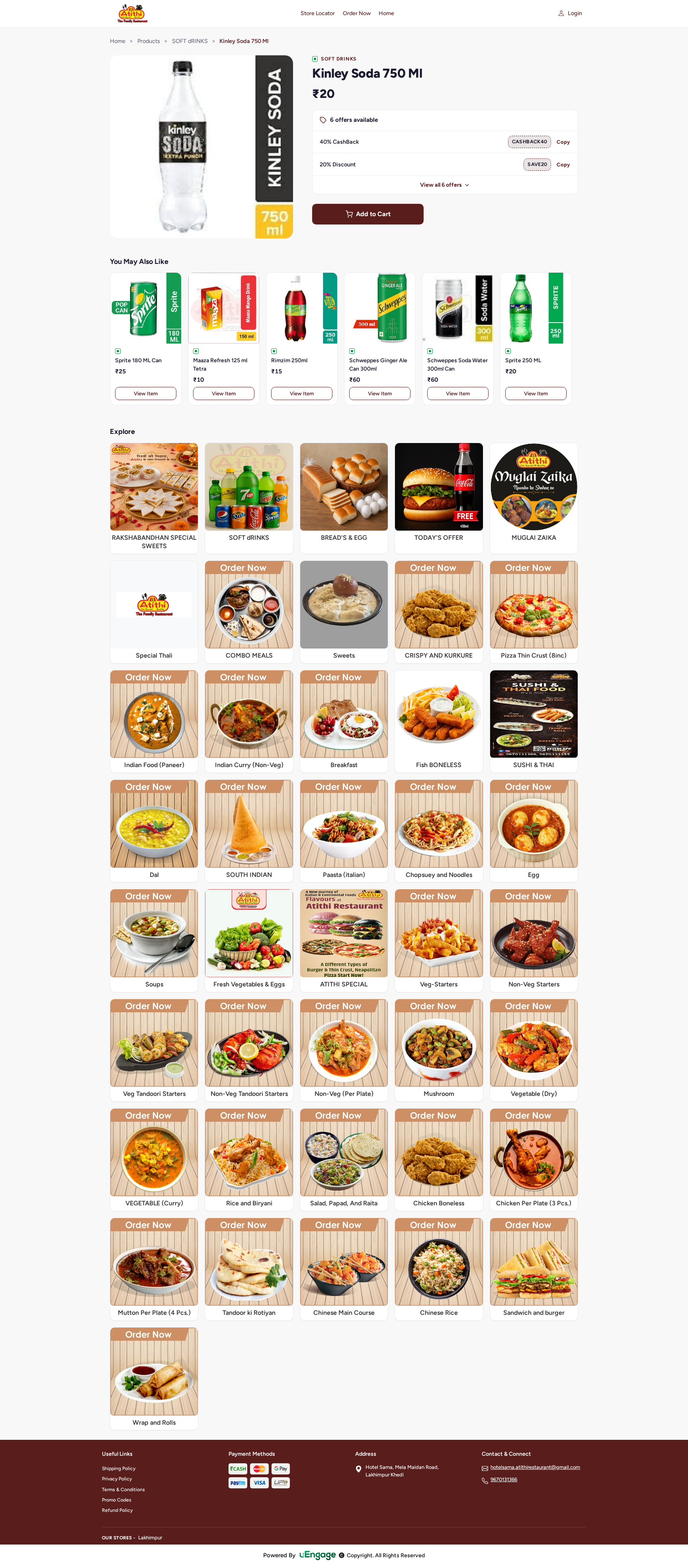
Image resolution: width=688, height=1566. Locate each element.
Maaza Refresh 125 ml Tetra (220, 364)
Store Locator (318, 13)
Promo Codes (116, 1500)
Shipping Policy (118, 1468)
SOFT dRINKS (190, 41)
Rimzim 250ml (289, 360)
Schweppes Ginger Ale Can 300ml (378, 364)
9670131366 (504, 1479)
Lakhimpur (150, 1538)
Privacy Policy (117, 1479)
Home (386, 13)
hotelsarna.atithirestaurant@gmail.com (535, 1467)
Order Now (357, 13)
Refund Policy (117, 1510)
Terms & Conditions (123, 1489)
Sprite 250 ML (523, 360)
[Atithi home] (196, 13)
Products (148, 41)
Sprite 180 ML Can (138, 360)
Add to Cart (373, 214)
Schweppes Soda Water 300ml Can (457, 364)
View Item (146, 393)
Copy (563, 142)
